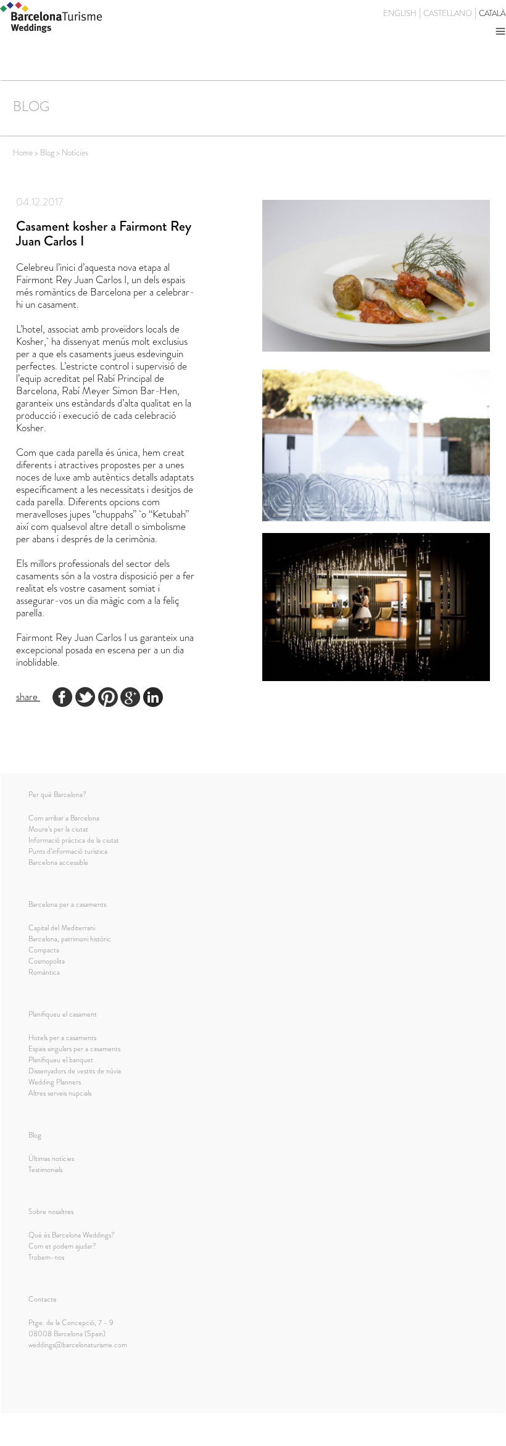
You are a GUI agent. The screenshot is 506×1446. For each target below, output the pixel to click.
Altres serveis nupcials (59, 1093)
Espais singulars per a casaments (74, 1048)
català (492, 13)
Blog (34, 1135)
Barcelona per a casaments (67, 904)
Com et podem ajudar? (62, 1246)
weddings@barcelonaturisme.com (77, 1344)
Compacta (43, 950)
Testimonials (45, 1169)
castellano (447, 13)
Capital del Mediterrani (61, 927)
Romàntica (44, 972)
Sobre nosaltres (50, 1211)
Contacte (42, 1299)
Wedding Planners (54, 1082)
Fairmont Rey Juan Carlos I (71, 637)
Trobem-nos (46, 1257)
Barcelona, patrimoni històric (69, 938)
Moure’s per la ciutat (58, 829)
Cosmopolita (46, 961)
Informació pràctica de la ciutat (73, 840)
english (400, 13)
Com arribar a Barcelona (63, 818)
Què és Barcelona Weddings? (71, 1235)
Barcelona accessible (58, 862)
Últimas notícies (51, 1158)
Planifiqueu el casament (62, 1014)
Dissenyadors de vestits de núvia (74, 1070)
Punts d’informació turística (67, 851)
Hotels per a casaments (62, 1037)
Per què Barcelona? (57, 794)
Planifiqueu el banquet (60, 1059)
